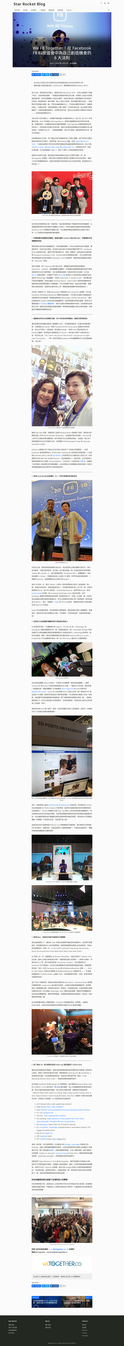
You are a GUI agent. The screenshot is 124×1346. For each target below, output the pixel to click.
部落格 (84, 1327)
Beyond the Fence (39, 691)
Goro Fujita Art (67, 689)
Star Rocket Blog (29, 3)
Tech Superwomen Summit (55, 1116)
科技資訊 (33, 10)
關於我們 (48, 1325)
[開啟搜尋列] (108, 10)
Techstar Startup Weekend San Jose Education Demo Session (65, 1110)
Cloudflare (43, 1127)
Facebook (43, 1136)
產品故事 (51, 10)
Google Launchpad (72, 1144)
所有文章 (17, 10)
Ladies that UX (68, 147)
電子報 (25, 10)
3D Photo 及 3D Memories (58, 805)
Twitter (84, 1333)
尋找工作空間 (12, 1327)
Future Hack (36, 593)
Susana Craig (61, 1153)
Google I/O (48, 1133)
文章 (81, 461)
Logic (57, 602)
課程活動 (11, 1325)
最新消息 (48, 1327)
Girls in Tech (38, 147)
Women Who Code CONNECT (52, 1107)
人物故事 (42, 10)
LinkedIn (42, 1139)
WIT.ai (34, 275)
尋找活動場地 (12, 1330)
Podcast (69, 10)
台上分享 (62, 275)
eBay (54, 1139)
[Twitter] (104, 3)
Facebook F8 (48, 1113)
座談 (58, 1087)
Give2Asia (43, 1124)
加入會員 (11, 1333)
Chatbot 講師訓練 (47, 303)
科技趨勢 (73, 63)
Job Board (57, 455)
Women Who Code (52, 147)
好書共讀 (60, 10)
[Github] (108, 3)
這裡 (51, 1150)
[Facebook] (101, 3)
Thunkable (53, 1127)
